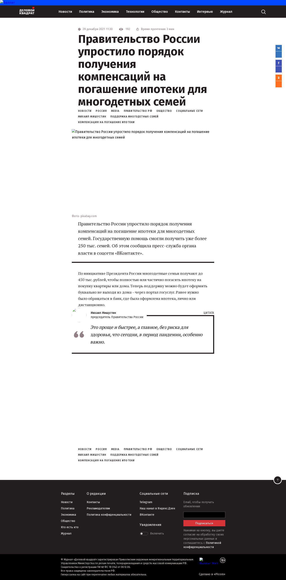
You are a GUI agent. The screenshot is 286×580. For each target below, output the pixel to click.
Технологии (135, 12)
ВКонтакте (147, 514)
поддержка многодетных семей (134, 116)
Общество (159, 12)
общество (164, 110)
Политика (86, 12)
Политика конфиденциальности (109, 514)
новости (84, 110)
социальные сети (189, 110)
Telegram (146, 502)
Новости (65, 12)
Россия (101, 110)
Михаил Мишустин (92, 116)
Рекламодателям (98, 508)
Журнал (226, 12)
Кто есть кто (70, 527)
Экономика (110, 12)
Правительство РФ (138, 110)
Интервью (205, 12)
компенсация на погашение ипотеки (106, 122)
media (115, 110)
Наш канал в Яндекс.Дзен (157, 508)
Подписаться (204, 523)
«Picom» (219, 574)
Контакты (182, 12)
